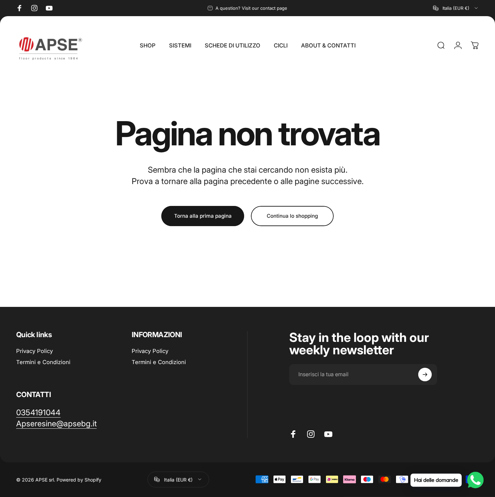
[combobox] (456, 8)
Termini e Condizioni (43, 362)
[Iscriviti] (425, 374)
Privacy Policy (34, 351)
